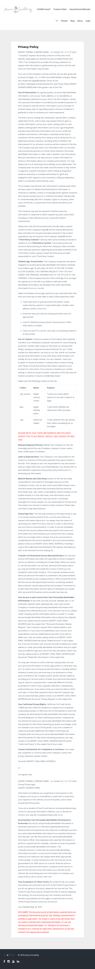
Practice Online (60, 9)
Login (87, 21)
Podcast (64, 21)
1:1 (57, 21)
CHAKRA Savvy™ (44, 9)
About (80, 21)
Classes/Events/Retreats (79, 9)
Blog (72, 21)
